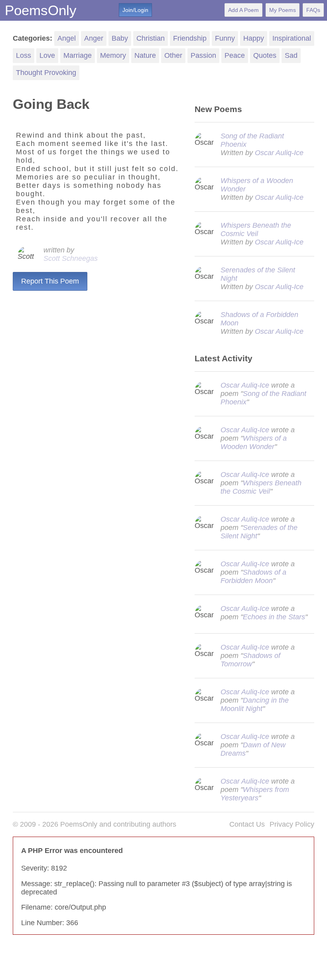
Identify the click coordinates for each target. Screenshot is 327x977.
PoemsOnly (41, 10)
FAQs (313, 10)
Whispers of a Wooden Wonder (254, 442)
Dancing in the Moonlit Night (255, 704)
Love (47, 55)
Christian (150, 38)
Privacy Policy (292, 824)
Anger (93, 38)
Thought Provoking (46, 73)
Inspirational (291, 38)
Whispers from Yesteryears (255, 794)
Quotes (264, 55)
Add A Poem (243, 10)
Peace (235, 55)
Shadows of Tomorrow (250, 660)
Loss (23, 55)
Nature (145, 55)
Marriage (77, 55)
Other (173, 55)
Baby (120, 38)
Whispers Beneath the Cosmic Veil (256, 229)
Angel (66, 38)
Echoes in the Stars (274, 617)
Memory (113, 55)
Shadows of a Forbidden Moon (253, 576)
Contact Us (247, 824)
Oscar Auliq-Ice (279, 153)
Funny (225, 38)
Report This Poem (50, 281)
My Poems (282, 10)
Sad (291, 55)
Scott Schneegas (70, 258)
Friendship (190, 38)
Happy (253, 38)
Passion (203, 55)
